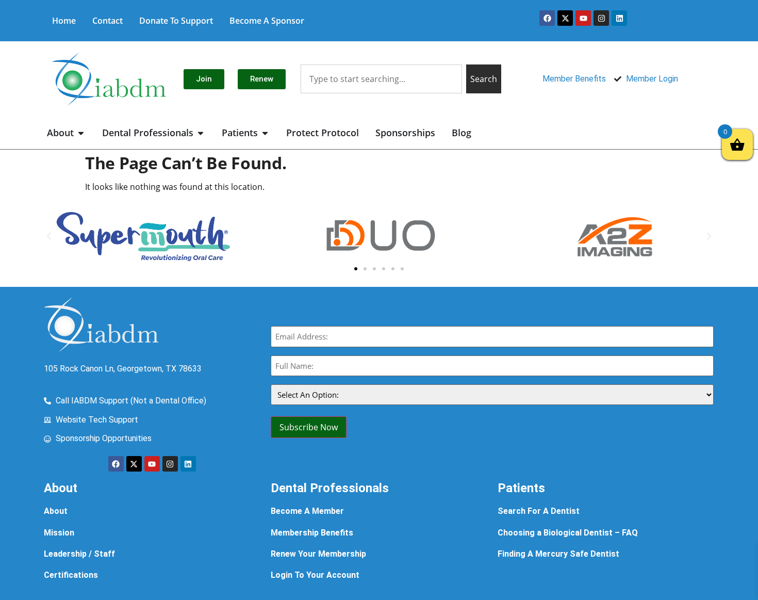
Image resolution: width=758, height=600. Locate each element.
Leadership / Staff (79, 554)
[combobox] (381, 78)
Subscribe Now (308, 427)
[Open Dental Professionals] (200, 133)
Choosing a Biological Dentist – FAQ (568, 533)
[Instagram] (601, 18)
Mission (59, 533)
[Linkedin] (619, 18)
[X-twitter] (565, 18)
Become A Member (307, 511)
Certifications (71, 575)
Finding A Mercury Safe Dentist (558, 554)
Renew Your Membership (318, 554)
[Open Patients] (265, 133)
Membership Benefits (312, 533)
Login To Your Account (315, 575)
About (56, 511)
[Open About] (81, 133)
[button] (49, 236)
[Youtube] (583, 18)
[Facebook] (547, 18)
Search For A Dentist (539, 511)
